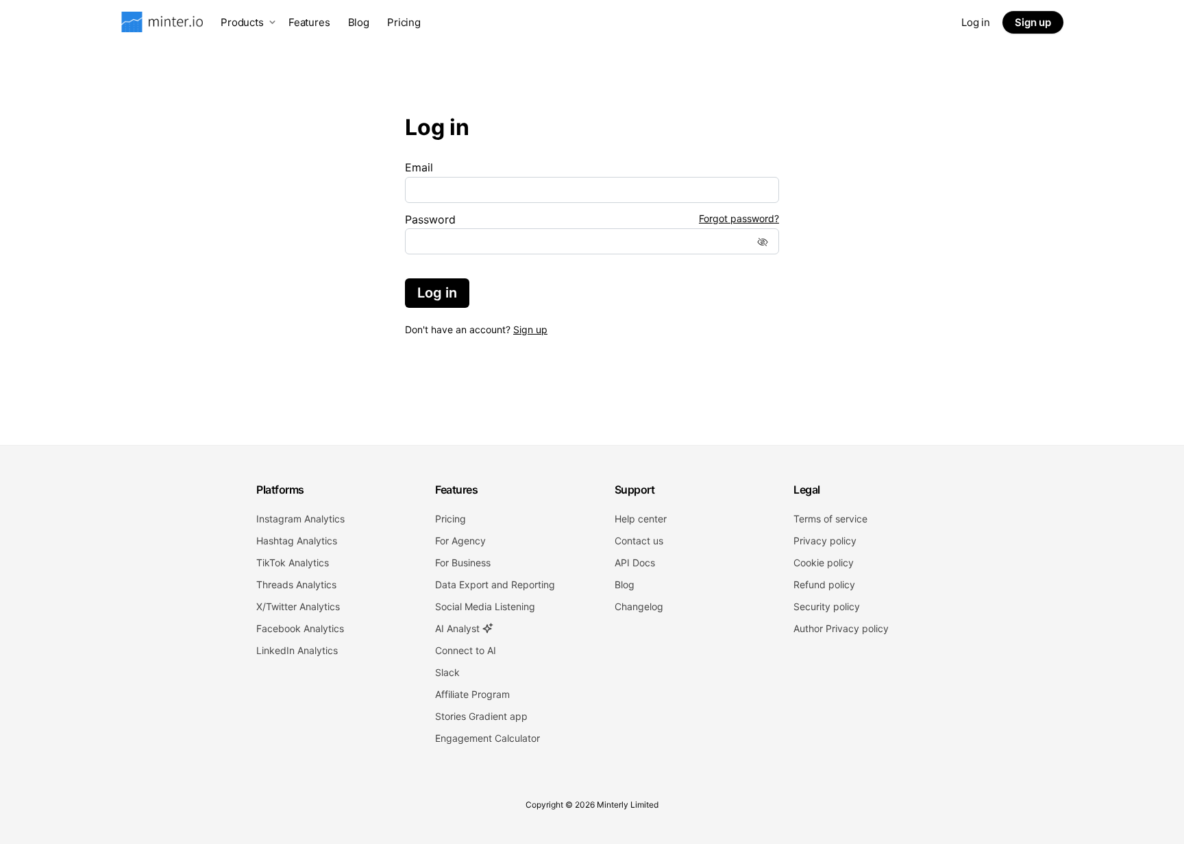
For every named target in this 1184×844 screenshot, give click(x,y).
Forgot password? (739, 218)
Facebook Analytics (300, 628)
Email (419, 167)
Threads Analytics (296, 584)
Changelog (639, 606)
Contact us (639, 540)
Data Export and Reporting (495, 584)
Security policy (826, 606)
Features (309, 22)
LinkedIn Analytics (297, 650)
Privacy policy (824, 540)
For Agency (460, 540)
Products (242, 22)
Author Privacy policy (841, 628)
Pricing (404, 22)
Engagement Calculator (487, 738)
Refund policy (824, 584)
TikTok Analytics (292, 562)
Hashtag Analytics (296, 540)
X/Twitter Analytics (298, 606)
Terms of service (830, 519)
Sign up (1033, 22)
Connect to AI (465, 650)
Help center (641, 519)
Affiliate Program (472, 694)
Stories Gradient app (481, 716)
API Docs (635, 562)
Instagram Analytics (300, 519)
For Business (463, 562)
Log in (975, 22)
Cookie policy (823, 562)
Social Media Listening (485, 606)
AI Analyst (458, 628)
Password (430, 219)
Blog (358, 22)
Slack (447, 672)
